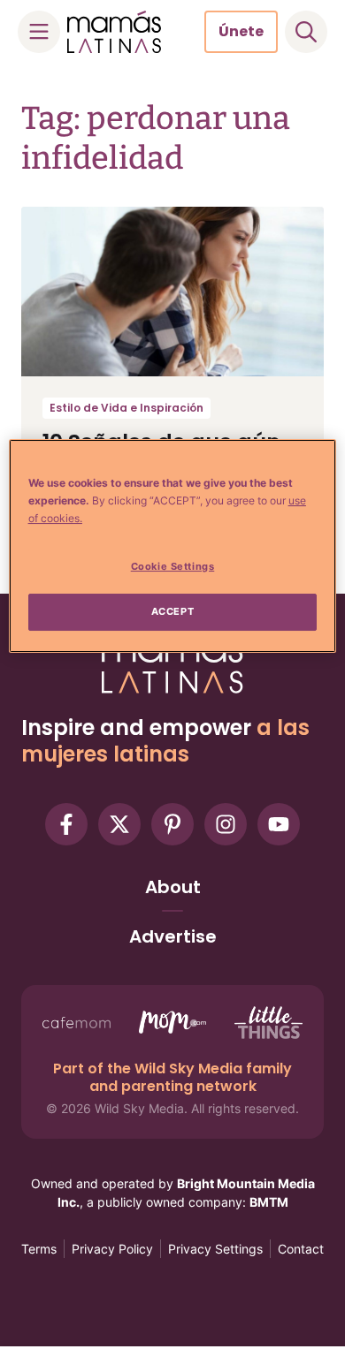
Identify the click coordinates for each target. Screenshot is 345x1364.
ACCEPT (172, 611)
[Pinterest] (172, 824)
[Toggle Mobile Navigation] (39, 32)
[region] (173, 546)
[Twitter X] (119, 824)
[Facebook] (66, 824)
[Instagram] (225, 824)
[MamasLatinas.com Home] (114, 32)
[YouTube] (278, 824)
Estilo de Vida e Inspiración (126, 407)
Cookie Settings (173, 566)
